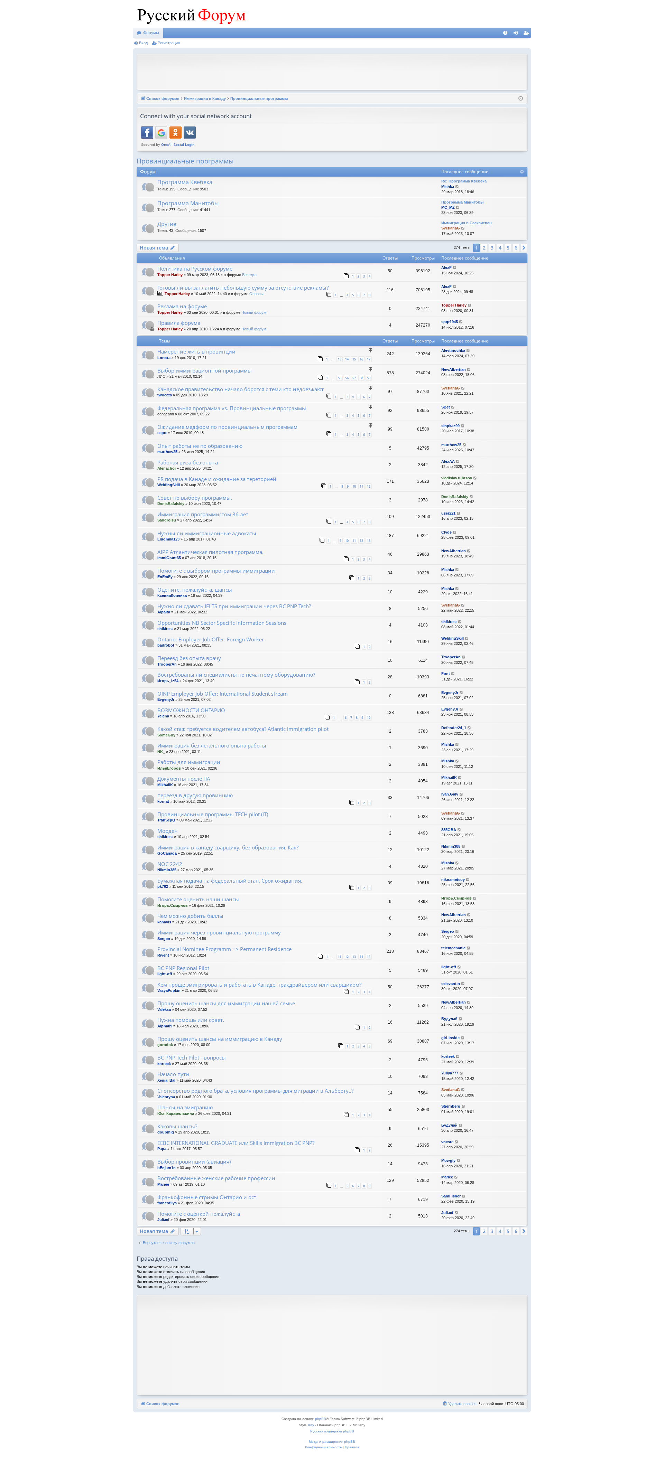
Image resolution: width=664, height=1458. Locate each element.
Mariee (163, 1184)
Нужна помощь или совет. (190, 1019)
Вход (143, 43)
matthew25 (167, 452)
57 (354, 378)
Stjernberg (450, 1106)
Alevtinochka (453, 350)
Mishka (447, 187)
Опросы (256, 294)
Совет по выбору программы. (194, 497)
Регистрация (169, 43)
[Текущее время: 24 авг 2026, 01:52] (520, 99)
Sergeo (163, 939)
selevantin (450, 983)
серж (162, 433)
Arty (311, 1425)
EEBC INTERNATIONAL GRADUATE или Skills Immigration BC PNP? (235, 1142)
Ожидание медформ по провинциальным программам (227, 426)
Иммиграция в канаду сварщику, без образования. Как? (227, 847)
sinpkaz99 (450, 426)
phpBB (320, 1419)
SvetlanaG (450, 228)
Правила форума (178, 322)
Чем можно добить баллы (190, 915)
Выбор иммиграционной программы (204, 370)
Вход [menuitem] (517, 34)
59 (368, 378)
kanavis (164, 922)
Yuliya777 (449, 1073)
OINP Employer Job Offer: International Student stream (222, 693)
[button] (523, 248)
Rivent (163, 955)
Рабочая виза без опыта (187, 462)
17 (368, 359)
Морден (167, 830)
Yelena (163, 716)
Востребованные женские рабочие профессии (216, 1178)
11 (361, 486)
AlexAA (448, 461)
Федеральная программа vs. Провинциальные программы (231, 408)
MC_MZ (448, 207)
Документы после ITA (183, 778)
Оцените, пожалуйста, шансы (194, 589)
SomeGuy (166, 735)
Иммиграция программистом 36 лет (202, 514)
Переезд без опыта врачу (189, 658)
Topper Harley (170, 275)
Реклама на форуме (182, 306)
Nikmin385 (450, 846)
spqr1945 (449, 322)
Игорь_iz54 (167, 681)
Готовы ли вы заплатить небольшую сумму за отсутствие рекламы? (243, 287)
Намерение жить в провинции (196, 351)
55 (339, 378)
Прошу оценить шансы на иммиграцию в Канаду (219, 1038)
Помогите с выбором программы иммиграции (216, 570)
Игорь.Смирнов (172, 905)
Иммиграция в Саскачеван (466, 223)
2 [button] (484, 247)
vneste (447, 1142)
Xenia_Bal (166, 1080)
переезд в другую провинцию (195, 795)
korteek (164, 1064)
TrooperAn (167, 664)
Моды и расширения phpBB (332, 1441)
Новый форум (253, 312)
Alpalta (163, 612)
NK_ (161, 752)
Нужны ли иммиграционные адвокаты (206, 533)
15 (354, 359)
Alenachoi (166, 468)
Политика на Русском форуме (194, 268)
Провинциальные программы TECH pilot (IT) (212, 814)
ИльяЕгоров (169, 768)
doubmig (165, 1132)
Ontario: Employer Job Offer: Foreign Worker (210, 639)
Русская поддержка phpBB (332, 1431)
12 (368, 486)
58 (361, 378)
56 (347, 378)
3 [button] (492, 247)
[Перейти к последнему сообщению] (455, 267)
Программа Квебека (184, 182)
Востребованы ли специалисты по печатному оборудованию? (236, 674)
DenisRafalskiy (170, 503)
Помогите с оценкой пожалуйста (198, 1213)
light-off (164, 974)
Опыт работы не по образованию (199, 445)
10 (354, 486)
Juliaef (163, 1219)
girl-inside (450, 1038)
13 (339, 359)
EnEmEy (165, 577)
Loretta (163, 358)
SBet (445, 407)
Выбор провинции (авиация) (194, 1161)
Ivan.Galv (449, 794)
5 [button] (508, 247)
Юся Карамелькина (175, 1113)
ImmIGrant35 (169, 558)
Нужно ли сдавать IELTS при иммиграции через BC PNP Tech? (234, 606)
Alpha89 (164, 1026)
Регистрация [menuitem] (527, 34)
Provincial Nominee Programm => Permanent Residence (224, 949)
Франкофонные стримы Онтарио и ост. (207, 1197)
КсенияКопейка (172, 595)
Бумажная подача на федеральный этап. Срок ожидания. (229, 880)
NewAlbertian (453, 369)
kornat (163, 801)
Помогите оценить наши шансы (198, 899)
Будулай (449, 1019)
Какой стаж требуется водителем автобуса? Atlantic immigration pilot (243, 728)
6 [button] (516, 247)
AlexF (446, 267)
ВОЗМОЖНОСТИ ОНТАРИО (191, 710)
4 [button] (500, 247)
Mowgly (448, 1160)
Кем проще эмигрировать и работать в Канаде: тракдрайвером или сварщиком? (259, 984)
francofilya (167, 1203)
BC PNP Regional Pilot (183, 968)
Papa (161, 1149)
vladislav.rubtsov (456, 478)
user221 (448, 513)
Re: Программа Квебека (464, 181)
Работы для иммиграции (188, 762)
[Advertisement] (332, 71)
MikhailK (165, 785)
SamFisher (451, 1196)
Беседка (249, 275)
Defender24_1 (453, 728)
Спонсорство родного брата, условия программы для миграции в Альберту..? (255, 1090)
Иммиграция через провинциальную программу (219, 932)
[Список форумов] (190, 14)
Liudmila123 (168, 539)
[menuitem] (505, 33)
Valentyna (166, 1097)
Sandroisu (166, 520)
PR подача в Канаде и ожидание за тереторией (216, 479)
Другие (166, 224)
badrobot (165, 645)
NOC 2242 (169, 863)
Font (445, 673)
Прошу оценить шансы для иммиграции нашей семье (226, 1003)
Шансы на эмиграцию (185, 1107)
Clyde (446, 532)
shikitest (165, 629)
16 (361, 359)
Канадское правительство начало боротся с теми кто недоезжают (240, 389)
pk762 (162, 886)
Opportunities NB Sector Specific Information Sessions (221, 622)
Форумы (151, 32)
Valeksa (164, 1009)
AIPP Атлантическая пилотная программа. (210, 551)
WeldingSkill (168, 485)
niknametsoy (453, 879)
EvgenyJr (165, 699)
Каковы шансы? (177, 1126)
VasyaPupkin (169, 990)
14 (347, 359)
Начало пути (173, 1074)
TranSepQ (166, 820)
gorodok (165, 1045)
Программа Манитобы (188, 203)
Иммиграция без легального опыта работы (211, 745)
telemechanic (453, 948)
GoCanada (167, 853)
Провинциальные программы (185, 161)
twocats (164, 395)
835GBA (448, 830)
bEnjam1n (166, 1168)
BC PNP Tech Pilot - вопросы (191, 1057)
